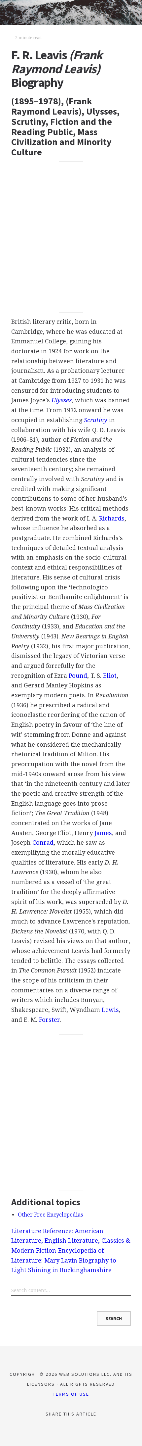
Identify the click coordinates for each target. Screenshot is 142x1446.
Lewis (110, 1009)
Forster (49, 1019)
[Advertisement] (71, 237)
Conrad (42, 842)
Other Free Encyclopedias (50, 1215)
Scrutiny (95, 420)
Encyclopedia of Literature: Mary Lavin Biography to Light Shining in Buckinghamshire (63, 1260)
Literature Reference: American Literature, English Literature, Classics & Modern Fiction (70, 1240)
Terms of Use (71, 1394)
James (103, 832)
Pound (78, 675)
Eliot (110, 675)
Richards (111, 518)
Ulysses (62, 400)
